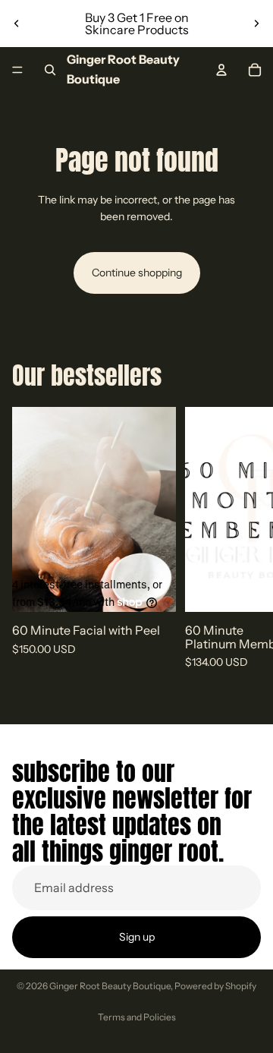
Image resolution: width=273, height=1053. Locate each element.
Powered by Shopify (215, 986)
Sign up (137, 937)
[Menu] (17, 69)
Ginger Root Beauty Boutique (110, 986)
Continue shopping (137, 272)
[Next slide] (256, 23)
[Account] (221, 70)
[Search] (50, 70)
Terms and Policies (137, 1017)
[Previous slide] (16, 23)
